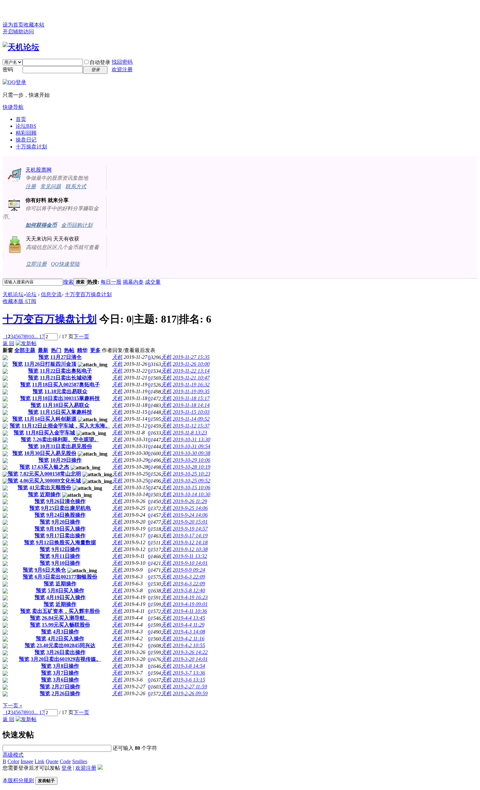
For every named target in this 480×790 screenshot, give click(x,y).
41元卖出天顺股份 (50, 487)
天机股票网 (38, 170)
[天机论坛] (21, 47)
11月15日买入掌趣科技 (66, 412)
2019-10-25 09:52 (191, 480)
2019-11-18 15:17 (191, 398)
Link (39, 761)
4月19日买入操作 (66, 597)
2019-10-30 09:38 (191, 453)
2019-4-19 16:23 (190, 597)
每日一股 (111, 282)
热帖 (69, 350)
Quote (52, 761)
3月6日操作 (66, 679)
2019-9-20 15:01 (190, 522)
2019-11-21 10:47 (191, 377)
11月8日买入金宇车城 (50, 432)
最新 (43, 350)
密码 (8, 69)
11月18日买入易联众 (65, 405)
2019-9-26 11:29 (190, 501)
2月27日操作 (66, 686)
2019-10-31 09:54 (191, 446)
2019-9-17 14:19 (190, 535)
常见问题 (50, 186)
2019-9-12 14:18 (190, 542)
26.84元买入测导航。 (66, 618)
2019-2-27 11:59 (190, 686)
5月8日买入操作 (66, 590)
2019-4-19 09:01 (190, 604)
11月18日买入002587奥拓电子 (66, 384)
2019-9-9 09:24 (189, 570)
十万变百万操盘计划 (88, 294)
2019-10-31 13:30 (191, 439)
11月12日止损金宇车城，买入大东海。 (66, 426)
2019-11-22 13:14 (191, 371)
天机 (117, 357)
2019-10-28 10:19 (191, 467)
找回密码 (122, 62)
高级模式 (13, 755)
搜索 (68, 282)
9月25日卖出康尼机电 (66, 508)
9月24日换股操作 (66, 515)
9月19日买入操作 (66, 528)
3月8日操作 (66, 666)
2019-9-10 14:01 (190, 563)
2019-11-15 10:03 (191, 412)
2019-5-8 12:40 (189, 590)
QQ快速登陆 (65, 264)
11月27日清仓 (66, 357)
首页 (21, 119)
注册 (30, 186)
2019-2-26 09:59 (190, 693)
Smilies (79, 761)
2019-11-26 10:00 (191, 364)
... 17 (39, 336)
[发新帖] (26, 343)
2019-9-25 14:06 (190, 508)
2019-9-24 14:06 (190, 515)
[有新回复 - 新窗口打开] (5, 358)
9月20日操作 (66, 522)
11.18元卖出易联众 (66, 391)
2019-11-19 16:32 (191, 384)
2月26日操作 (66, 693)
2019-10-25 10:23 (191, 474)
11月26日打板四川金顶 (50, 364)
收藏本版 (14, 301)
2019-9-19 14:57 (190, 528)
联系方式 (75, 186)
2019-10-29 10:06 (191, 460)
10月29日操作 (66, 460)
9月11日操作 (66, 556)
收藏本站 (34, 24)
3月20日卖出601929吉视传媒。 (66, 659)
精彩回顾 (26, 133)
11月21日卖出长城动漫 (66, 377)
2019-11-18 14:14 (191, 405)
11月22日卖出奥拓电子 (66, 371)
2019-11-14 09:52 (191, 419)
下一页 (81, 336)
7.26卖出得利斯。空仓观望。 (66, 439)
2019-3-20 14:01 (190, 659)
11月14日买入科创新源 (50, 419)
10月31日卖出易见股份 (66, 446)
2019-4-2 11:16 (188, 638)
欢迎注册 (122, 69)
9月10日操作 (66, 563)
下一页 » (12, 705)
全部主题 (24, 350)
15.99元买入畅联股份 (66, 625)
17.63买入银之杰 (50, 467)
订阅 (31, 301)
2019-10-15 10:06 (191, 487)
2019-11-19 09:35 (191, 391)
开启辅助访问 (18, 31)
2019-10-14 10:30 (191, 494)
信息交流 (51, 294)
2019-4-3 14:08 (189, 631)
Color (13, 761)
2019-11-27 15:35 (191, 357)
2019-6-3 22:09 (189, 577)
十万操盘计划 (31, 146)
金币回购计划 (76, 225)
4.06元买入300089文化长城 (50, 480)
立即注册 (36, 264)
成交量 (153, 282)
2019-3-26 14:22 (190, 652)
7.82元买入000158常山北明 (50, 474)
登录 (66, 768)
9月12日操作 (66, 549)
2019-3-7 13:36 (189, 673)
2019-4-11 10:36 (190, 611)
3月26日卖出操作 (66, 652)
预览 (44, 357)
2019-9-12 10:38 (190, 549)
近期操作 (50, 494)
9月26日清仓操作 (66, 501)
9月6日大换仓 (50, 570)
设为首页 (13, 24)
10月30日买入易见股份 (50, 453)
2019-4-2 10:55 (189, 645)
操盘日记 (26, 140)
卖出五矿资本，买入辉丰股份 (66, 611)
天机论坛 (13, 294)
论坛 (26, 126)
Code (65, 761)
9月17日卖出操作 (66, 535)
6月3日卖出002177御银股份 (66, 577)
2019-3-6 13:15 (189, 679)
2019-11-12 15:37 (191, 426)
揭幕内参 (133, 282)
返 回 (8, 343)
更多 (95, 350)
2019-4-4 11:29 (188, 625)
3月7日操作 (66, 673)
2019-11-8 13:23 (190, 432)
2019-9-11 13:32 (190, 556)
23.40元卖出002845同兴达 (66, 645)
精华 (82, 350)
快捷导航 (13, 107)
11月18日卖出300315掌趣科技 (66, 398)
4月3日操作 (66, 631)
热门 (56, 350)
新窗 (8, 350)
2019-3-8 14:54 (189, 666)
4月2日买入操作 (66, 638)
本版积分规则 (18, 780)
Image (27, 761)
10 (31, 336)
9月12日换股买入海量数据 (66, 542)
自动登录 (99, 62)
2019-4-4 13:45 (189, 618)
